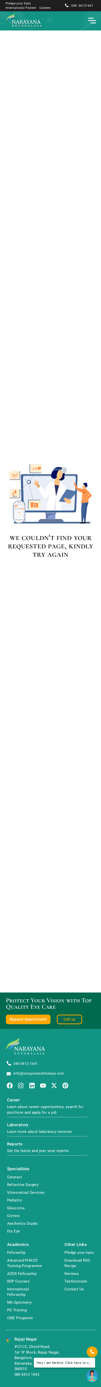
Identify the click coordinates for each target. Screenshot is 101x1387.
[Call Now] (92, 1351)
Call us (69, 1019)
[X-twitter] (54, 1085)
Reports (15, 1144)
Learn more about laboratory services (39, 1131)
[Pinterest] (65, 1085)
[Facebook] (10, 1085)
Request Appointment (28, 1019)
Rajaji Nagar (25, 1339)
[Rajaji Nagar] (8, 1340)
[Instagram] (21, 1085)
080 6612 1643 (26, 1374)
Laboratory (17, 1125)
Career (13, 1100)
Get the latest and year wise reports (38, 1151)
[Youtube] (43, 1085)
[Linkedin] (32, 1085)
